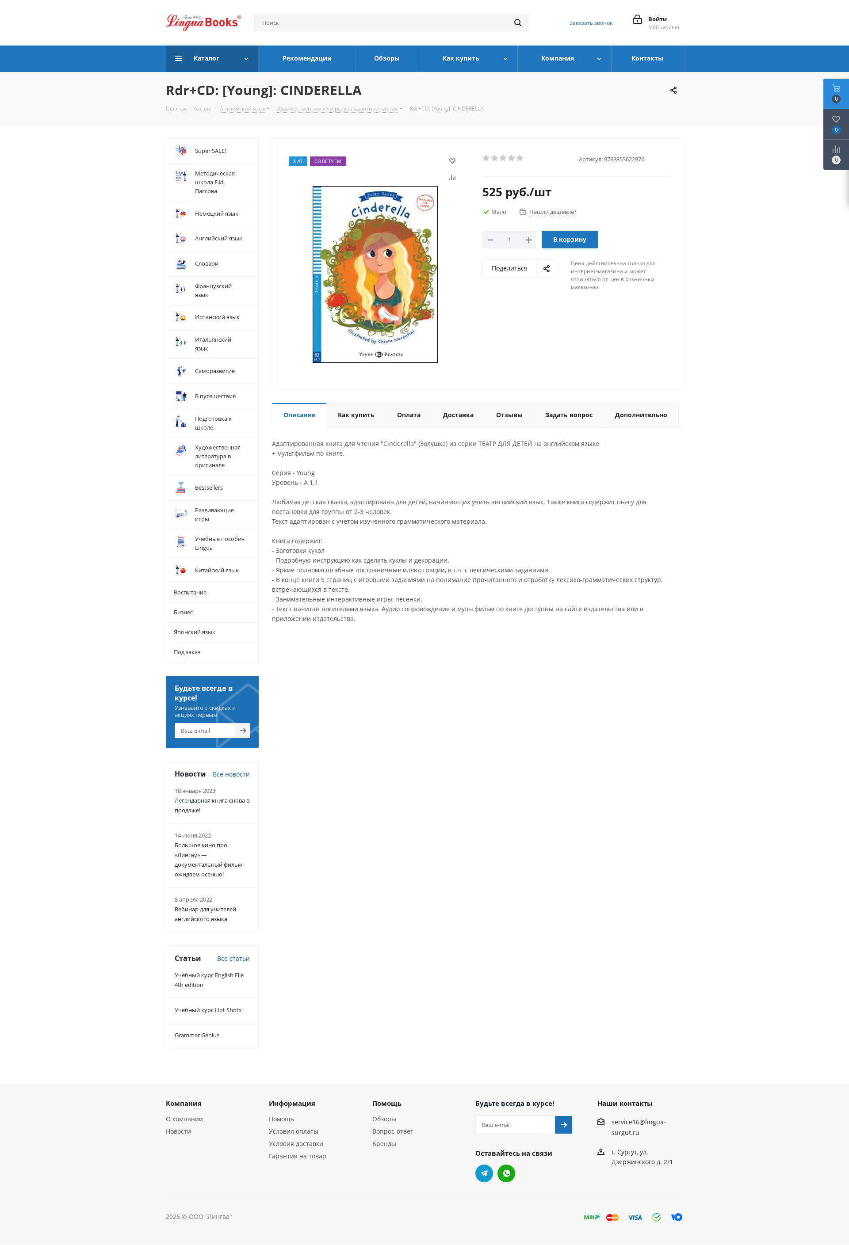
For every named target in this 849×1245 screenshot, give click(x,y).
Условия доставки (296, 1143)
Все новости (231, 774)
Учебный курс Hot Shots (208, 1010)
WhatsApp (506, 1173)
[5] (520, 158)
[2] (495, 158)
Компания (184, 1103)
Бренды (384, 1143)
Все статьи (233, 958)
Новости (178, 1131)
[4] (512, 158)
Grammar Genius (197, 1035)
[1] (486, 158)
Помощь (281, 1119)
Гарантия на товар (297, 1156)
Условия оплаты (293, 1131)
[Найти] (517, 22)
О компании (184, 1119)
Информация (292, 1103)
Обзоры (384, 1119)
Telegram (484, 1173)
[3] (503, 158)
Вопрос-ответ (392, 1131)
